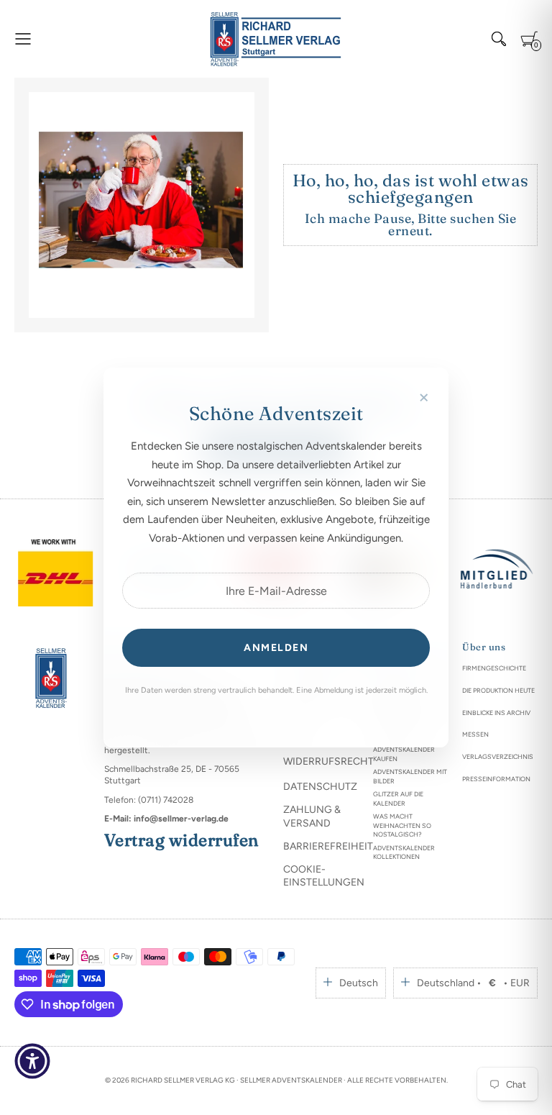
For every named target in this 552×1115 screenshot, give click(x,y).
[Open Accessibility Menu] (32, 1061)
